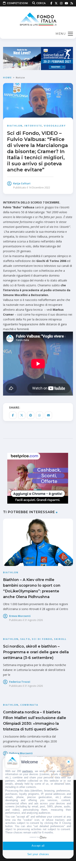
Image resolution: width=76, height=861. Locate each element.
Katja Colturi (21, 183)
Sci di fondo (42, 638)
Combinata (29, 704)
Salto (25, 638)
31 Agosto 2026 (34, 620)
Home (7, 77)
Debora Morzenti (21, 753)
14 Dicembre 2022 (39, 187)
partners (27, 771)
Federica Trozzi (19, 682)
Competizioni (17, 3)
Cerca (41, 3)
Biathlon (14, 125)
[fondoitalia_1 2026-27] (38, 58)
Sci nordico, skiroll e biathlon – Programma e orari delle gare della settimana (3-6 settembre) (36, 652)
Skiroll (60, 638)
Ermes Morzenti (20, 616)
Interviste (33, 125)
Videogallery (55, 125)
